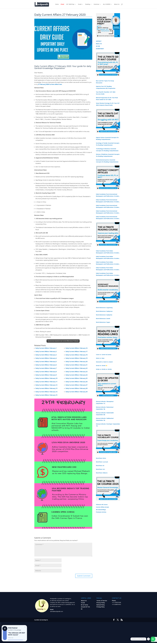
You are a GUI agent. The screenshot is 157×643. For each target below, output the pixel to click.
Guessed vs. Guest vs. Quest (104, 362)
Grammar (96, 4)
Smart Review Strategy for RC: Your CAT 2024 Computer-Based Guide (108, 104)
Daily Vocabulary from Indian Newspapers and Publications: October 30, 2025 (107, 257)
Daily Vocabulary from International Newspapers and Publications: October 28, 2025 (107, 206)
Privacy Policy (100, 602)
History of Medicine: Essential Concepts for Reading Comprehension (107, 155)
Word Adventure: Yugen (103, 322)
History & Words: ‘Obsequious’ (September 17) (105, 402)
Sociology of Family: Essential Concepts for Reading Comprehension (107, 144)
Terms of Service (101, 600)
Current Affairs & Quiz (102, 507)
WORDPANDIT (100, 48)
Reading (87, 4)
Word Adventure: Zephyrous (104, 311)
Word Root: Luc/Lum (102, 462)
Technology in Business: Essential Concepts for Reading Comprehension (107, 149)
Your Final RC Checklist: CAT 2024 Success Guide (105, 93)
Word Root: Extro (101, 458)
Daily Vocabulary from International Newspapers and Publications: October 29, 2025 (107, 218)
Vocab (80, 4)
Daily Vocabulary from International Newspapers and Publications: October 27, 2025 (107, 212)
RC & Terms (84, 605)
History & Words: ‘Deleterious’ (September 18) (105, 408)
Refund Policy (100, 605)
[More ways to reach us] (148, 639)
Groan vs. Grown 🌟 (101, 365)
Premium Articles (101, 512)
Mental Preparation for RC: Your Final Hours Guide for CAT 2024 (107, 98)
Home (57, 4)
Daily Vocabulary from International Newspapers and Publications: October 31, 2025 (107, 195)
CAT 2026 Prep (70, 4)
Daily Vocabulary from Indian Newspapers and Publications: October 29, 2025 (107, 274)
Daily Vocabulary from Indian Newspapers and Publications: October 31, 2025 (107, 252)
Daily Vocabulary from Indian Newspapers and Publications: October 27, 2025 (107, 269)
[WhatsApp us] (153, 639)
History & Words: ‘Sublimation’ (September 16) (105, 419)
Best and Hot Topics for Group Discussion (105, 82)
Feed (62, 4)
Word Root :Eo (100, 465)
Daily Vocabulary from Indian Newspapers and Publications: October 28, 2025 (107, 263)
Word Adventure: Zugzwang (104, 307)
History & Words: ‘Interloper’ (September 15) (108, 425)
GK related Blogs (101, 509)
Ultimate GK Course (102, 504)
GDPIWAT (98, 41)
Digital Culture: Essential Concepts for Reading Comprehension (107, 138)
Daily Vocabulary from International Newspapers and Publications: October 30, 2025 (107, 201)
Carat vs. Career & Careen (103, 354)
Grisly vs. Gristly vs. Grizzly (104, 369)
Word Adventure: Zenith (103, 318)
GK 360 (98, 46)
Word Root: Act (100, 469)
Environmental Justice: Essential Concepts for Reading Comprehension (107, 161)
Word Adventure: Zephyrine (104, 315)
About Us (116, 4)
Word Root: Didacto (101, 473)
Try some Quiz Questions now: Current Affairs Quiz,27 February (63, 341)
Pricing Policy (100, 607)
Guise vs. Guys (100, 358)
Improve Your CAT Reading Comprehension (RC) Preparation (105, 87)
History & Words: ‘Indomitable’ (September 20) (105, 413)
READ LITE (99, 43)
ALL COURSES (106, 4)
